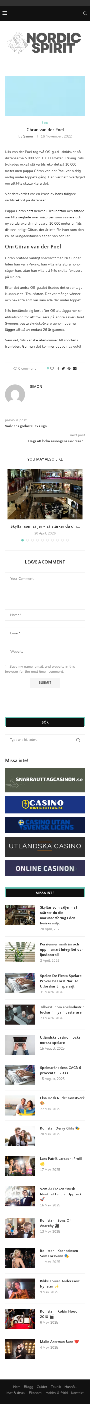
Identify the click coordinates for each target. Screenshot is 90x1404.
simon (28, 136)
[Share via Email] (74, 368)
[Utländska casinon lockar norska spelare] (20, 1045)
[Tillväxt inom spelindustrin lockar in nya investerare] (20, 1015)
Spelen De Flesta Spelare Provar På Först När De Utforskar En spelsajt (61, 981)
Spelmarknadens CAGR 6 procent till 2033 (60, 1070)
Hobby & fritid (57, 1392)
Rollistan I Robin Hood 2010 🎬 (59, 1314)
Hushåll (70, 1386)
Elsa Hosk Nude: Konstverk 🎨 (62, 1100)
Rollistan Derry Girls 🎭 (60, 1128)
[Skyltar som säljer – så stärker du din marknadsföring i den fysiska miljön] (45, 494)
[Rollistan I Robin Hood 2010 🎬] (20, 1319)
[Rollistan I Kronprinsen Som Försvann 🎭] (20, 1258)
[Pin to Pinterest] (69, 368)
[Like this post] (52, 368)
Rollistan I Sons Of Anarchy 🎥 (55, 1223)
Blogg (45, 122)
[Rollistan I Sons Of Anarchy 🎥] (20, 1228)
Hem (16, 1386)
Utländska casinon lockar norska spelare (61, 1040)
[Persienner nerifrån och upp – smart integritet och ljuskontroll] (20, 952)
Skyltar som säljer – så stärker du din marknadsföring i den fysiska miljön (59, 915)
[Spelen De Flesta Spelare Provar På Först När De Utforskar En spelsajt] (20, 983)
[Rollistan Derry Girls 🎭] (20, 1136)
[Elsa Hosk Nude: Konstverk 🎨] (20, 1105)
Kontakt (77, 1392)
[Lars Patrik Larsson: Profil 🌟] (20, 1166)
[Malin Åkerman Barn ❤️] (20, 1349)
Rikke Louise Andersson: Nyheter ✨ (60, 1284)
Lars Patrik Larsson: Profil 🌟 (61, 1161)
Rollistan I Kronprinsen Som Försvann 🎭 (59, 1253)
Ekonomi (35, 1392)
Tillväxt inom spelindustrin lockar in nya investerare (62, 1010)
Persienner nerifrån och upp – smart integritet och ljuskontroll (62, 949)
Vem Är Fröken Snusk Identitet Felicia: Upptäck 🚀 (61, 1194)
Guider (42, 1386)
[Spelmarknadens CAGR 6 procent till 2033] (20, 1075)
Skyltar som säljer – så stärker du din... (45, 526)
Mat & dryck (16, 1392)
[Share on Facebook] (58, 368)
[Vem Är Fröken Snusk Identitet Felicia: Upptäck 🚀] (20, 1196)
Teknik (56, 1386)
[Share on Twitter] (63, 368)
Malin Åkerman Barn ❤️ (59, 1342)
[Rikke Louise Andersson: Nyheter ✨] (20, 1289)
